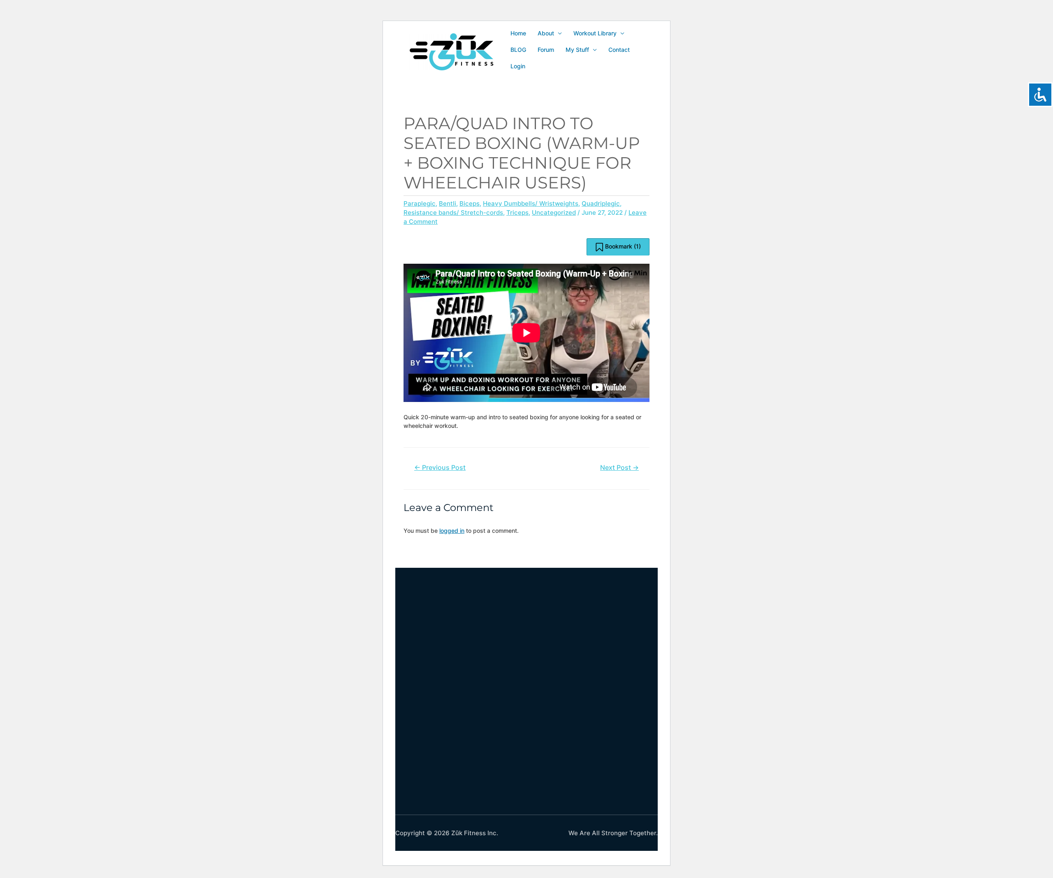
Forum (546, 49)
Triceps (517, 212)
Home (518, 33)
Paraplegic (420, 203)
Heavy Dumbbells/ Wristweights (530, 203)
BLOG (518, 49)
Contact (619, 49)
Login (517, 66)
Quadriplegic (601, 203)
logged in (451, 530)
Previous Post (440, 468)
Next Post (619, 468)
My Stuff (577, 49)
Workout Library (595, 33)
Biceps (469, 203)
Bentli (447, 203)
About (546, 33)
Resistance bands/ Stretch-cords (453, 212)
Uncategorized (554, 212)
